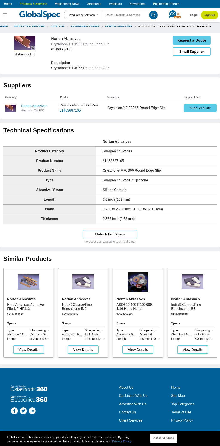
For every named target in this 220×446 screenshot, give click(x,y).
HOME (4, 26)
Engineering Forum (166, 3)
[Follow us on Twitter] (23, 411)
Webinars (115, 3)
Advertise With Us (132, 404)
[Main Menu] (6, 15)
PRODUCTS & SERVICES (29, 26)
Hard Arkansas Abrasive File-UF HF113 (25, 306)
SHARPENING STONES (85, 26)
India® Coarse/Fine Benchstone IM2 (77, 306)
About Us (126, 387)
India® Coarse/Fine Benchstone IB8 (186, 306)
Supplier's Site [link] (200, 108)
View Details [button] (28, 349)
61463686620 (15, 313)
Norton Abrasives (34, 106)
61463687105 (70, 110)
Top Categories (182, 404)
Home (8, 3)
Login (194, 15)
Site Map (178, 395)
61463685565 (179, 313)
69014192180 (124, 313)
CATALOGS (58, 26)
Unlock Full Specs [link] (110, 234)
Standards (94, 3)
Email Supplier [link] (191, 51)
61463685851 (70, 313)
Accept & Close (163, 438)
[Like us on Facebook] (14, 411)
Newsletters (137, 3)
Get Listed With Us (133, 395)
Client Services (130, 420)
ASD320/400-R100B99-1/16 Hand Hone (134, 306)
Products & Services (33, 3)
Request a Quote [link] (191, 40)
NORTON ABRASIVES (118, 26)
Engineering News (67, 3)
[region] (110, 438)
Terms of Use (181, 412)
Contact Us (127, 412)
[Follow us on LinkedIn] (32, 411)
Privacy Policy (182, 420)
